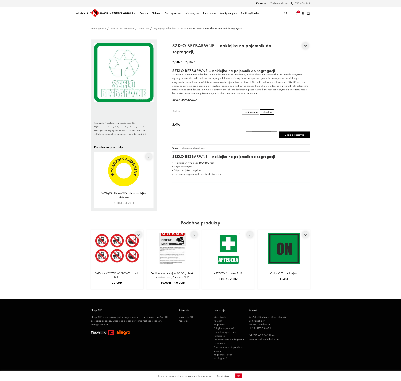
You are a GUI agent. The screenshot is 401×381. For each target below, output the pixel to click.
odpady (141, 126)
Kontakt (261, 3)
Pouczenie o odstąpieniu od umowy (228, 348)
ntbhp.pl (132, 126)
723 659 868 (302, 3)
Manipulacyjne (228, 13)
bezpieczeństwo (106, 126)
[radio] (250, 112)
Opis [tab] (175, 148)
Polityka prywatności (225, 328)
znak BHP (142, 134)
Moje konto (220, 317)
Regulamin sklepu (223, 354)
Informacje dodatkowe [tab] (193, 148)
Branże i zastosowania (122, 28)
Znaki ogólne (248, 13)
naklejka (123, 126)
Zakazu (144, 13)
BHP (116, 126)
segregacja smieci (116, 130)
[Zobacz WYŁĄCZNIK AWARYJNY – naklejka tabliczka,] (123, 170)
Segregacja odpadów (165, 28)
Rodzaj (176, 111)
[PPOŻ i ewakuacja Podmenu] (135, 13)
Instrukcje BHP (83, 13)
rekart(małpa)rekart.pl (267, 339)
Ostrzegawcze (173, 13)
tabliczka (132, 134)
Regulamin (219, 324)
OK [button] (238, 376)
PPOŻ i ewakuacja (122, 13)
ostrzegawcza (100, 130)
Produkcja (144, 28)
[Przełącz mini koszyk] (308, 13)
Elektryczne (209, 13)
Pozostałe (100, 13)
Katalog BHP (220, 358)
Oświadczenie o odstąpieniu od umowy (229, 341)
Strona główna (98, 28)
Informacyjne (192, 13)
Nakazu (156, 13)
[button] (149, 156)
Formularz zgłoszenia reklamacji (225, 333)
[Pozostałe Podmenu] (107, 13)
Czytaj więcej (223, 376)
